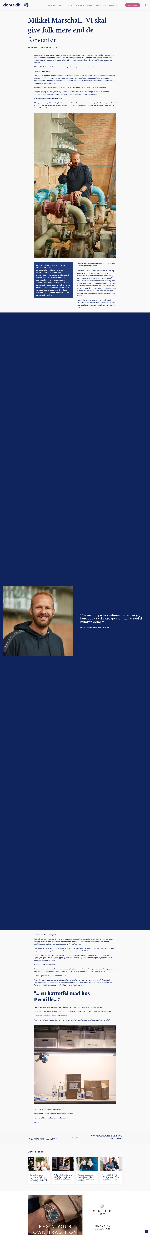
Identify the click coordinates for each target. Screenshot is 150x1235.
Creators (80, 5)
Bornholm (113, 5)
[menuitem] (51, 5)
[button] (146, 5)
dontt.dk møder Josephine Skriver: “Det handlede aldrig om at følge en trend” (38, 1178)
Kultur (90, 5)
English (70, 5)
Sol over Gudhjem (50, 87)
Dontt (75, 1138)
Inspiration (101, 5)
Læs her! (70, 1114)
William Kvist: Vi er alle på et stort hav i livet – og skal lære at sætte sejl (63, 1178)
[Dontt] (16, 5)
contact (51, 5)
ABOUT (60, 5)
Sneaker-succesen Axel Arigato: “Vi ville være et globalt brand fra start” (87, 1178)
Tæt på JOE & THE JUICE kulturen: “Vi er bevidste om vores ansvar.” (110, 1178)
